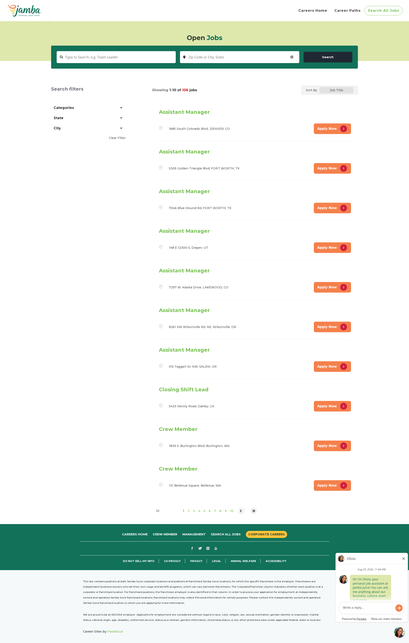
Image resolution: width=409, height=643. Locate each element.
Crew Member (178, 429)
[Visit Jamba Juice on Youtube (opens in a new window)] (215, 548)
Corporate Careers (266, 534)
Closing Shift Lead (184, 389)
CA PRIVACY (172, 561)
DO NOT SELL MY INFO (138, 561)
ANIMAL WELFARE (243, 561)
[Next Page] (241, 510)
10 (231, 511)
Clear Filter (117, 138)
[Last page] (253, 510)
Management (194, 534)
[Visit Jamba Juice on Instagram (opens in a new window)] (207, 548)
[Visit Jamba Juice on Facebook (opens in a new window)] (192, 548)
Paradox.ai (115, 631)
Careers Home (135, 534)
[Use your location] (291, 57)
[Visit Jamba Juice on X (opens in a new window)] (200, 548)
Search (328, 57)
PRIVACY (196, 561)
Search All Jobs (226, 534)
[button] (88, 108)
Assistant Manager (184, 112)
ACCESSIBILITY (276, 561)
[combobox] (239, 57)
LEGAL (216, 561)
